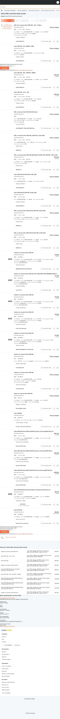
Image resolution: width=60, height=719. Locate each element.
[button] (58, 2)
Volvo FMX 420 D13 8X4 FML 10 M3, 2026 (25, 192)
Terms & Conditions (6, 666)
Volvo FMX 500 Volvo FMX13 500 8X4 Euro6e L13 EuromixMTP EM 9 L (33, 451)
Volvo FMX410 (18, 413)
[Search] (57, 6)
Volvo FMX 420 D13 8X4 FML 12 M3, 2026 (25, 174)
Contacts (4, 641)
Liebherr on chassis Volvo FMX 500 (23, 354)
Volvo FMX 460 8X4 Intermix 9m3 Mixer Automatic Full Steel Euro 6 (32, 489)
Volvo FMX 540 (18, 510)
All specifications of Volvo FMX (7, 598)
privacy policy (19, 70)
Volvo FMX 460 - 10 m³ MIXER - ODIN (24, 46)
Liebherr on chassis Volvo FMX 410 (23, 252)
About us (4, 636)
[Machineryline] (2, 10)
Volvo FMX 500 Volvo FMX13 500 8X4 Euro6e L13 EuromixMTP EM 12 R (33, 431)
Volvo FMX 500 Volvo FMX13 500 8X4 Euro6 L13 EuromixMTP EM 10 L (33, 470)
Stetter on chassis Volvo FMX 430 (23, 393)
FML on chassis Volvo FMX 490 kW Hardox (26, 112)
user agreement (28, 70)
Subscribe (4, 68)
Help (3, 639)
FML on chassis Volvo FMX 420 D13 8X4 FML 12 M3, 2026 (30, 233)
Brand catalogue (6, 676)
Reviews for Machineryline (8, 673)
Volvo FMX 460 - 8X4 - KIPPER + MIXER (25, 72)
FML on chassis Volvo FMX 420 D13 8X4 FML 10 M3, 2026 (30, 210)
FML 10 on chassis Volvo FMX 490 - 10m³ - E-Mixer (28, 25)
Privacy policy (5, 668)
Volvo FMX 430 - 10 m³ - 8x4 (21, 92)
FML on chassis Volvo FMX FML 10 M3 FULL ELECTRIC (29, 135)
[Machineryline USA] (10, 2)
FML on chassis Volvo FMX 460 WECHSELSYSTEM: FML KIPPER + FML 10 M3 (35, 155)
